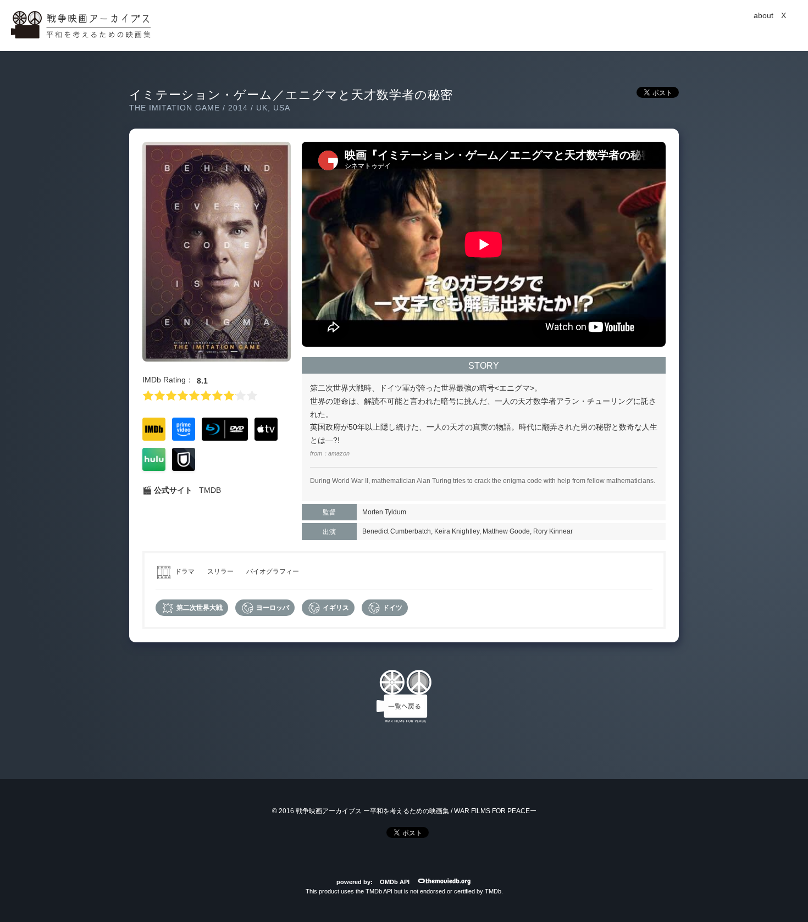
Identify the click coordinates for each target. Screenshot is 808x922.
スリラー (220, 571)
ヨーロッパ (271, 608)
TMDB (210, 490)
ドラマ (185, 571)
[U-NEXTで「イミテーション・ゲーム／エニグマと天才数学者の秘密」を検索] (183, 468)
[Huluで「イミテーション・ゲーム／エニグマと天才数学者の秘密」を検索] (153, 468)
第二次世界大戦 (199, 608)
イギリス (335, 608)
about (763, 15)
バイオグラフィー (272, 571)
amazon (339, 453)
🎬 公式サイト (167, 490)
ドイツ (391, 608)
